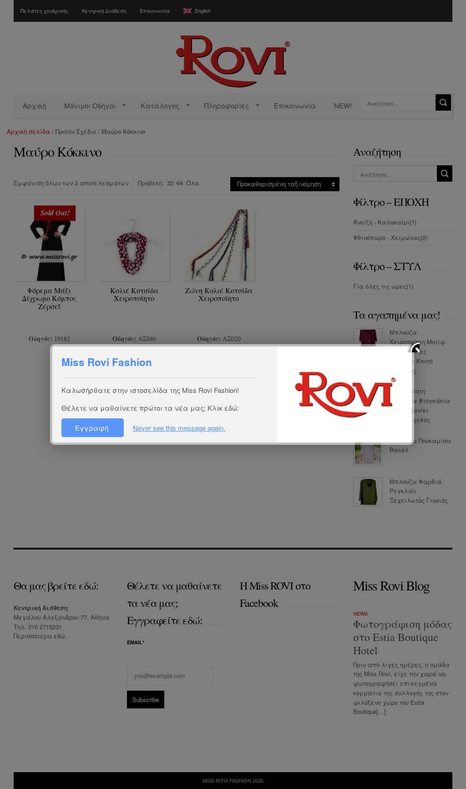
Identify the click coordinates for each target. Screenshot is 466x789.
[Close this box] (413, 345)
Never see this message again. (179, 428)
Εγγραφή (92, 428)
